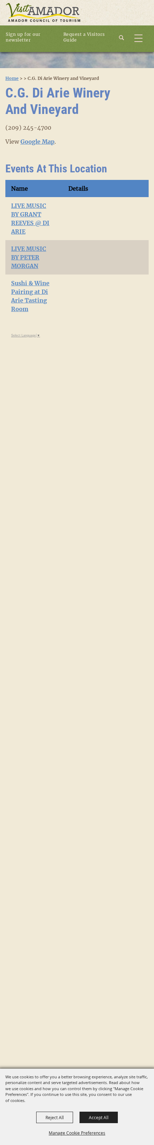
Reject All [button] (54, 1117)
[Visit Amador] (43, 13)
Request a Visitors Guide (84, 37)
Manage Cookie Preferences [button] (77, 1133)
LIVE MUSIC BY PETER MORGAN (28, 257)
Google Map (37, 141)
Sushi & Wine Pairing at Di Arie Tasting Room (30, 296)
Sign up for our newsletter (23, 37)
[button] (125, 37)
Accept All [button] (99, 1117)
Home (12, 78)
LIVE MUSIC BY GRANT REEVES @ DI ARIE (30, 218)
